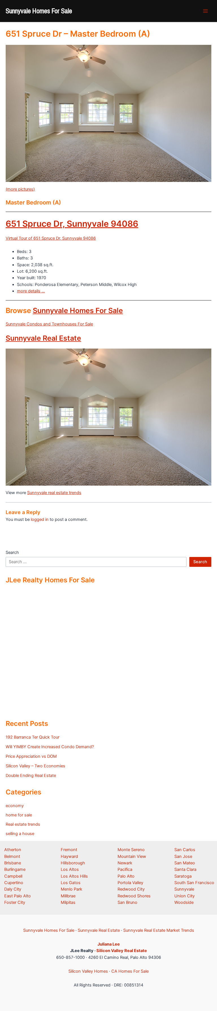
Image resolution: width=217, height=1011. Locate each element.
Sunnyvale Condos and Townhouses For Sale (49, 324)
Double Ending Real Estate (31, 775)
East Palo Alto (17, 895)
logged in (40, 519)
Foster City (14, 902)
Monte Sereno (131, 849)
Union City (184, 895)
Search (12, 552)
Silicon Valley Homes (88, 971)
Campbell (13, 876)
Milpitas (68, 902)
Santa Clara (185, 869)
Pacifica (125, 869)
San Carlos (184, 849)
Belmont (12, 856)
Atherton (12, 849)
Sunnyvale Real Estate (43, 338)
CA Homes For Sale (130, 971)
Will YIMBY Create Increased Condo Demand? (50, 746)
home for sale (19, 815)
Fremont (69, 849)
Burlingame (14, 869)
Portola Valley (130, 882)
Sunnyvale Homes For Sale (39, 10)
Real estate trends (23, 824)
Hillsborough (73, 862)
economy (15, 805)
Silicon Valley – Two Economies (35, 765)
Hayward (69, 856)
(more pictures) (20, 189)
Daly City (12, 889)
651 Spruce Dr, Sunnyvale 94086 (72, 224)
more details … (31, 291)
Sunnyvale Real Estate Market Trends (158, 930)
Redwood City (131, 889)
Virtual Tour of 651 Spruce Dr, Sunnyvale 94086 (51, 238)
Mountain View (132, 856)
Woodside (184, 902)
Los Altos (70, 869)
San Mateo (184, 862)
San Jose (183, 856)
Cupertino (13, 882)
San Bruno (127, 902)
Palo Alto (126, 876)
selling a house (20, 833)
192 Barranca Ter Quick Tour (32, 737)
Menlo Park (71, 889)
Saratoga (183, 876)
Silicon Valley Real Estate (121, 950)
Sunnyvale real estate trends (54, 492)
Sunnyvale (184, 889)
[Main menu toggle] (205, 11)
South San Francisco (194, 882)
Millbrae (68, 895)
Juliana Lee (108, 944)
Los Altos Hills (74, 876)
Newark (125, 862)
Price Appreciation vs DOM (31, 756)
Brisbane (12, 862)
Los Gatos (71, 882)
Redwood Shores (134, 895)
